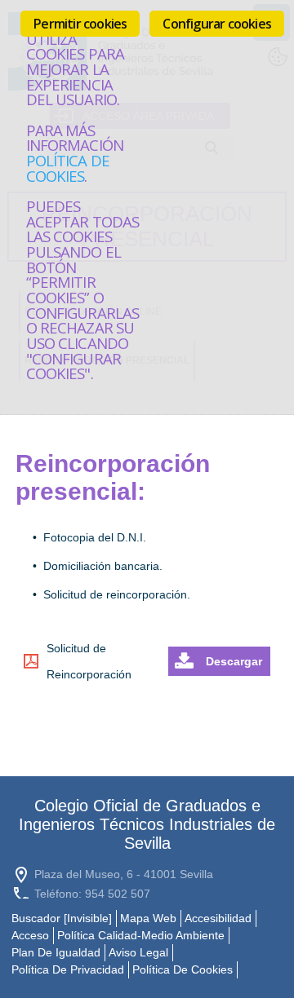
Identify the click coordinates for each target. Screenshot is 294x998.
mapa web (148, 918)
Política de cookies (67, 168)
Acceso (30, 935)
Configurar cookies (217, 24)
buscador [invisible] (61, 918)
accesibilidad (218, 918)
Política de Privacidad (67, 969)
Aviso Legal (138, 952)
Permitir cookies (80, 24)
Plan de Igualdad (55, 952)
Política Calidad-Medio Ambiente (141, 935)
